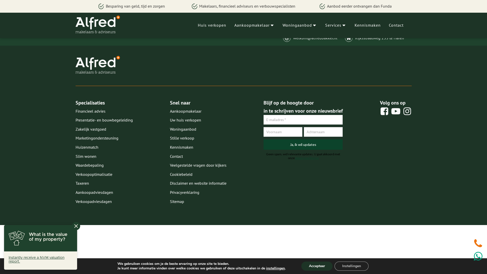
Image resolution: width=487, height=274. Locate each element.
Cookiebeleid (181, 174)
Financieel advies (91, 111)
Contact (396, 25)
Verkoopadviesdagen (94, 201)
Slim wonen (86, 156)
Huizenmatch (87, 147)
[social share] (384, 111)
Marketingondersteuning (97, 138)
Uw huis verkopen (185, 120)
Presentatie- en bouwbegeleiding (104, 120)
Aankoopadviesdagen (94, 192)
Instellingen (351, 266)
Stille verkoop (182, 138)
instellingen (275, 268)
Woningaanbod (297, 25)
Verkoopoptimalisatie (94, 174)
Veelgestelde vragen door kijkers (198, 165)
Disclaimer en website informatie (198, 183)
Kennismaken (368, 25)
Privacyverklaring (184, 192)
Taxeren (82, 183)
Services (333, 25)
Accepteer (317, 266)
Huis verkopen (212, 25)
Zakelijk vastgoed (91, 129)
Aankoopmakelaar (252, 25)
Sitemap (177, 201)
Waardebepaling (90, 165)
